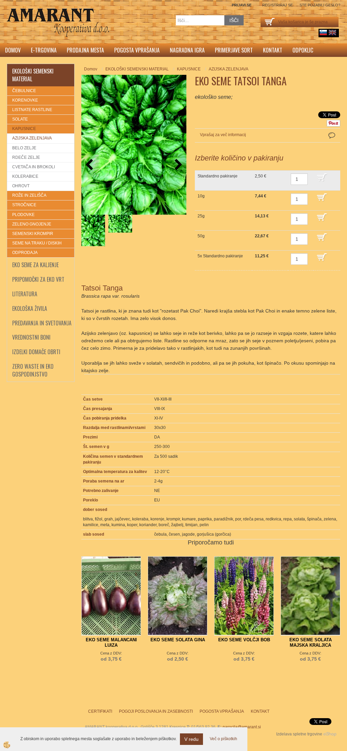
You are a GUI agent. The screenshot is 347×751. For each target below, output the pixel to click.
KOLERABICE (25, 176)
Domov (13, 50)
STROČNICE (24, 204)
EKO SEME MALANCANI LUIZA (111, 642)
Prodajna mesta (85, 50)
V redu (191, 739)
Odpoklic (302, 50)
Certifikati (100, 711)
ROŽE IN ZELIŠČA (29, 195)
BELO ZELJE (24, 148)
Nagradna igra (187, 50)
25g (201, 216)
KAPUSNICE (24, 128)
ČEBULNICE (24, 90)
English (332, 32)
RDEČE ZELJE (26, 157)
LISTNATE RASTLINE (32, 109)
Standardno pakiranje (218, 176)
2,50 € (260, 176)
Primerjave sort (234, 50)
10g (201, 196)
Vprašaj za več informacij (223, 134)
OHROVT (20, 186)
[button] (177, 165)
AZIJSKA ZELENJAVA (32, 138)
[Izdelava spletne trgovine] (329, 734)
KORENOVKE (25, 100)
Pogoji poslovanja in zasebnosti (156, 711)
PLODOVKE (23, 214)
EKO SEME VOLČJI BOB (244, 639)
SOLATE (20, 119)
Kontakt (272, 50)
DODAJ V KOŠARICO (327, 180)
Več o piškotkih (223, 738)
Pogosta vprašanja (137, 50)
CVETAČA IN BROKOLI (33, 167)
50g (201, 236)
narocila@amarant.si (242, 727)
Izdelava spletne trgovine (299, 734)
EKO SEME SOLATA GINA (177, 639)
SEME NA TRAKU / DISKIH (37, 243)
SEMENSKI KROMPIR (32, 233)
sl (323, 32)
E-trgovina (44, 50)
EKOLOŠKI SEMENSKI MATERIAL (137, 69)
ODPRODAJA (25, 252)
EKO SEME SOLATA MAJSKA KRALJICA (310, 642)
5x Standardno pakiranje (220, 256)
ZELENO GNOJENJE (31, 224)
